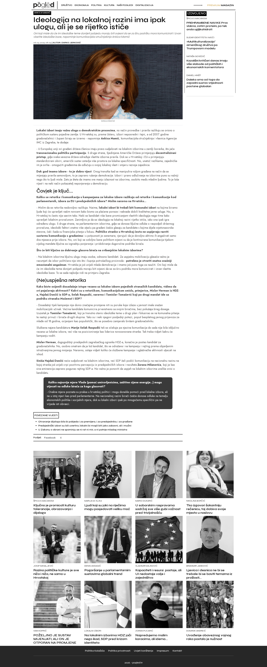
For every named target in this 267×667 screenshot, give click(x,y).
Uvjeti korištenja (143, 650)
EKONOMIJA (82, 5)
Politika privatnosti (119, 650)
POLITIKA (96, 5)
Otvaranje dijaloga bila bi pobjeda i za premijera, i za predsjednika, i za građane (85, 421)
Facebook (50, 437)
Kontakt (177, 650)
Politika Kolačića (95, 650)
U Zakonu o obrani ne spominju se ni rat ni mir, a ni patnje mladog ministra (82, 429)
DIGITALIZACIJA (144, 5)
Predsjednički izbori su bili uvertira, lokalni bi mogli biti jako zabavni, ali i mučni (84, 425)
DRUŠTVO (66, 5)
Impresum (163, 650)
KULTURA (109, 5)
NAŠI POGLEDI (125, 5)
